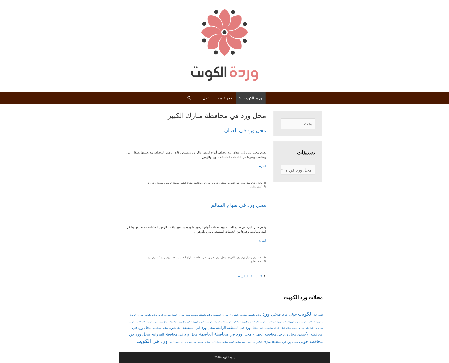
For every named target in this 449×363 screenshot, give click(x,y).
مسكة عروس (172, 182)
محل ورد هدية (190, 342)
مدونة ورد (224, 98)
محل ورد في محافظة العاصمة (225, 334)
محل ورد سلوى (161, 322)
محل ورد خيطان (193, 322)
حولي (293, 314)
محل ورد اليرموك (136, 315)
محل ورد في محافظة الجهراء (274, 334)
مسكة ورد (158, 182)
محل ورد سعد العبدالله (177, 322)
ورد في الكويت (152, 341)
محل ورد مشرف (203, 342)
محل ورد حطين (207, 322)
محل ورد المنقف (205, 315)
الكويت (305, 314)
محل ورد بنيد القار (316, 322)
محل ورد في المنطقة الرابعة (237, 327)
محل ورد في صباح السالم (238, 205)
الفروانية (318, 314)
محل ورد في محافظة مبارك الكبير (198, 182)
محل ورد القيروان (238, 314)
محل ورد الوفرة (151, 315)
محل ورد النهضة (178, 315)
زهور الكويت (233, 182)
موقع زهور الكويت (176, 342)
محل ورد (221, 182)
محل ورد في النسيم (160, 328)
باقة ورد (258, 182)
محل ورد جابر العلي (241, 322)
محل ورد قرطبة (248, 342)
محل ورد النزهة (192, 315)
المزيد (262, 166)
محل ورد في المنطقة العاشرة (192, 327)
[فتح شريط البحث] (189, 98)
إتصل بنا (204, 98)
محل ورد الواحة (164, 315)
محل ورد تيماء (290, 322)
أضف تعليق (256, 186)
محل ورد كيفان (235, 342)
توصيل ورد (247, 182)
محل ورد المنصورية (221, 315)
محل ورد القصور (254, 315)
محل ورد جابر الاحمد (258, 322)
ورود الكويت (253, 98)
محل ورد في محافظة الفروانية (174, 334)
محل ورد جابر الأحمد (276, 322)
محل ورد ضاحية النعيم (145, 322)
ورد (150, 182)
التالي (243, 276)
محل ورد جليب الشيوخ (223, 322)
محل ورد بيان (302, 322)
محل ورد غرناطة (266, 328)
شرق (285, 314)
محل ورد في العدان (245, 130)
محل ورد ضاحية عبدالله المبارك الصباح (289, 328)
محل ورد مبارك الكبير (219, 342)
